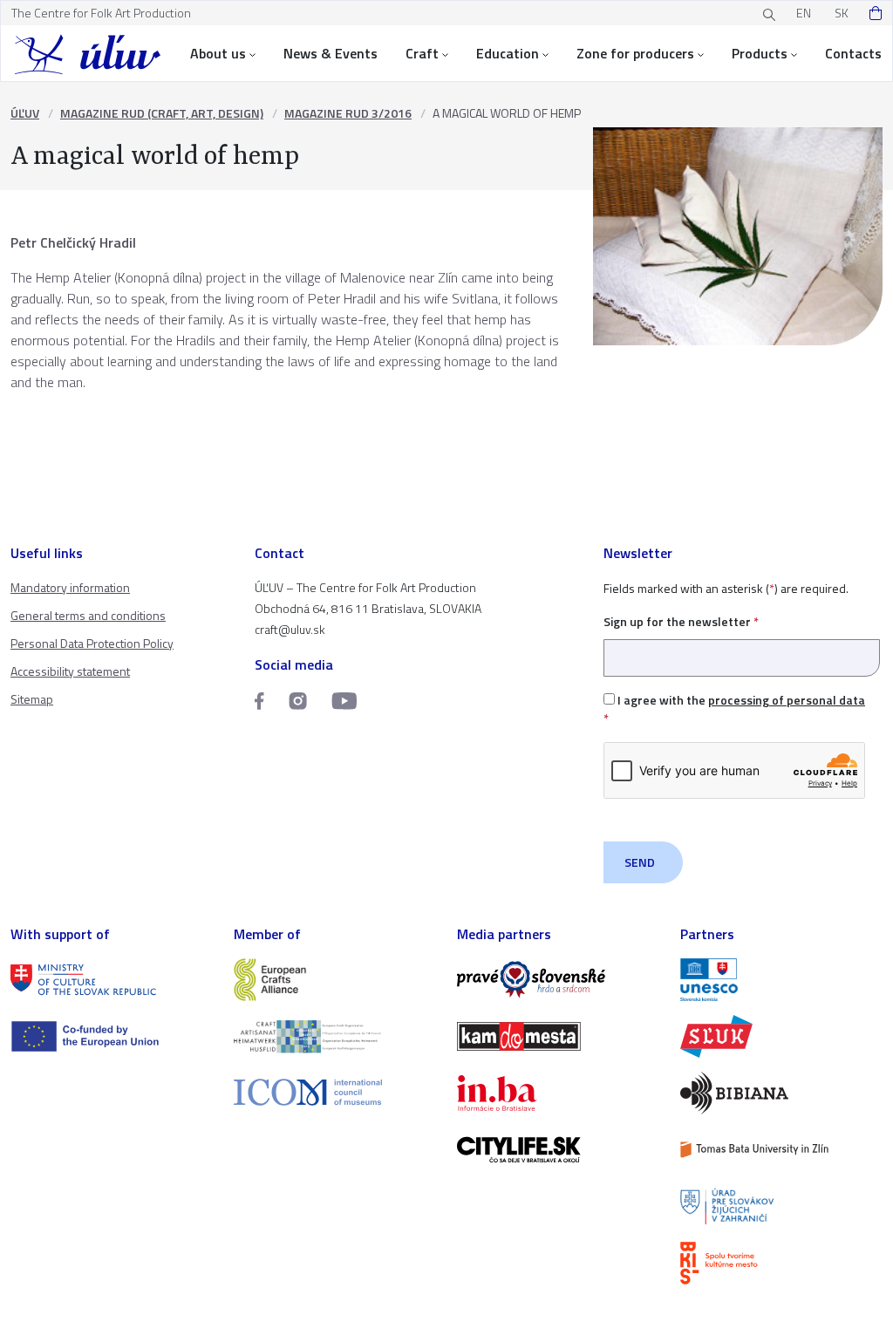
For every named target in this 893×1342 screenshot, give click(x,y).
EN (803, 12)
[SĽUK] (781, 1036)
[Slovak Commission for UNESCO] (781, 979)
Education (507, 53)
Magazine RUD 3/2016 (348, 113)
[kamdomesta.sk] (558, 1036)
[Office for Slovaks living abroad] (781, 1206)
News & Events (330, 53)
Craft (422, 53)
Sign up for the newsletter (681, 621)
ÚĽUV (24, 113)
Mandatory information (70, 587)
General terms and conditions (88, 615)
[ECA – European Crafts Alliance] (335, 979)
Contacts (853, 53)
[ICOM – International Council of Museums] (335, 1092)
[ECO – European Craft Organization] (335, 1036)
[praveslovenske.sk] (558, 979)
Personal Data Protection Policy (92, 643)
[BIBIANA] (781, 1093)
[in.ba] (558, 1093)
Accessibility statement (70, 671)
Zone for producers (635, 53)
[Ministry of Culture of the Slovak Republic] (111, 979)
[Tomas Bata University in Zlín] (781, 1149)
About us (218, 53)
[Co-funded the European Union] (111, 1036)
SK (842, 12)
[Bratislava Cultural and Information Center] (781, 1263)
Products (759, 53)
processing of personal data (786, 700)
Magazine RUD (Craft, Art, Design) (161, 113)
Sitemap (31, 699)
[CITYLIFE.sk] (558, 1149)
